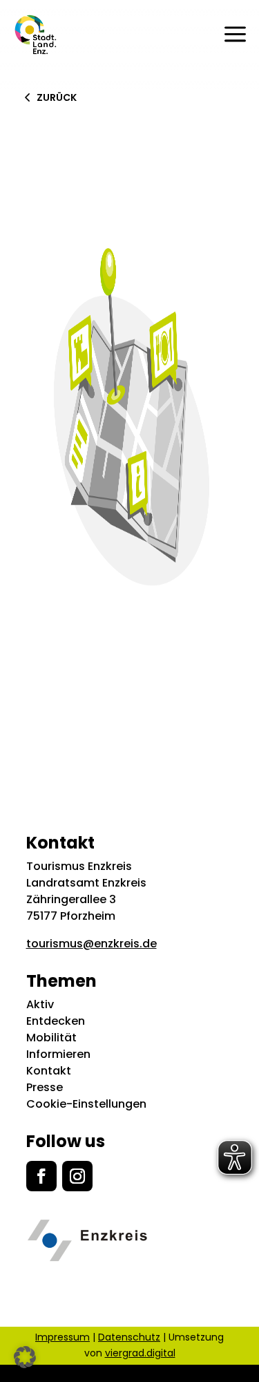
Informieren (58, 1054)
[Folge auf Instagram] (77, 1176)
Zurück (57, 97)
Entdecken (55, 1021)
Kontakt (48, 1071)
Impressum (62, 1337)
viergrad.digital (140, 1353)
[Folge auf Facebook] (41, 1176)
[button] (25, 1357)
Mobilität (51, 1037)
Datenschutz (129, 1337)
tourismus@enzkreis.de (91, 944)
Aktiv (40, 1004)
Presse (44, 1087)
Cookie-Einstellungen (86, 1104)
